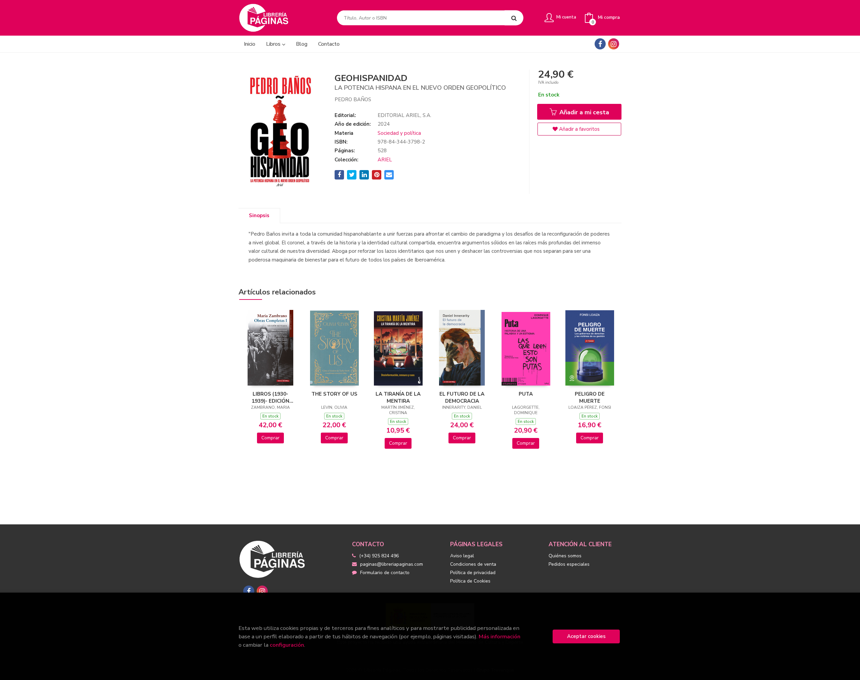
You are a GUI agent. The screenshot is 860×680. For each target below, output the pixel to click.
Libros (274, 44)
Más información (499, 636)
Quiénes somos (565, 556)
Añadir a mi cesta (583, 112)
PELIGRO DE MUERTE (590, 397)
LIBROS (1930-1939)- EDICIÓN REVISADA (270, 397)
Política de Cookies (470, 581)
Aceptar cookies (586, 636)
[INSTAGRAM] (613, 43)
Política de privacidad (473, 572)
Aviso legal (462, 556)
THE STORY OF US (334, 394)
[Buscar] (514, 18)
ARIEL (385, 159)
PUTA (526, 394)
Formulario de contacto (385, 572)
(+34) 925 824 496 (379, 556)
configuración (287, 645)
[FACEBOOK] (600, 43)
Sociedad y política (399, 133)
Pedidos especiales (569, 564)
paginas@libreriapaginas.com (391, 564)
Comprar (270, 438)
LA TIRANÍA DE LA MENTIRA (398, 397)
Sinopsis (259, 215)
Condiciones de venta (473, 564)
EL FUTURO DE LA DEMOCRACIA (461, 397)
